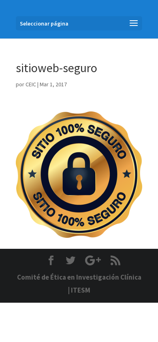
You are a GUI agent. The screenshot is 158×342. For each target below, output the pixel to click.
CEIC (31, 84)
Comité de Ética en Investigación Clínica (79, 277)
